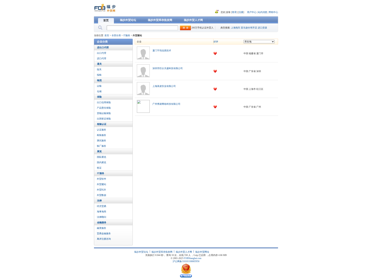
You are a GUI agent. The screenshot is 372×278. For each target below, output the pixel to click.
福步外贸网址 (202, 252)
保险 (99, 96)
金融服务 (101, 222)
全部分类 (116, 35)
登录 (234, 12)
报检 (99, 75)
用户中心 (251, 12)
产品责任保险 (104, 107)
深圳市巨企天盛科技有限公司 (167, 68)
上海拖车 (235, 27)
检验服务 (101, 135)
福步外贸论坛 (128, 20)
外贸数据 (101, 195)
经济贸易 (101, 206)
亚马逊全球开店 (249, 27)
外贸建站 (101, 184)
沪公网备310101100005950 (186, 261)
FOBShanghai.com (192, 258)
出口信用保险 (104, 102)
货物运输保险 (104, 113)
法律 (99, 200)
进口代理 (101, 58)
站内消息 (263, 12)
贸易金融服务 (104, 233)
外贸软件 (101, 179)
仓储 (99, 91)
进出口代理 (103, 47)
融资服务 (101, 228)
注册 (241, 12)
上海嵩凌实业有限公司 (164, 86)
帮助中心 (273, 12)
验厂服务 (101, 146)
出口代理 (101, 53)
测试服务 (101, 140)
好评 (216, 41)
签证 (99, 167)
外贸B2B (101, 189)
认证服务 (101, 129)
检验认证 (101, 124)
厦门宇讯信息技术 (161, 50)
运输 (99, 86)
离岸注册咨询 (104, 239)
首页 (106, 20)
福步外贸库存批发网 (160, 20)
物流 (99, 80)
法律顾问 (101, 217)
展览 (99, 151)
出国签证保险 (104, 118)
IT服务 (126, 35)
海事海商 (101, 211)
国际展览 (101, 157)
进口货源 (262, 27)
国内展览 (101, 162)
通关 (99, 64)
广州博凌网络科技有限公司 (166, 104)
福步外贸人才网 (193, 20)
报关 (99, 69)
